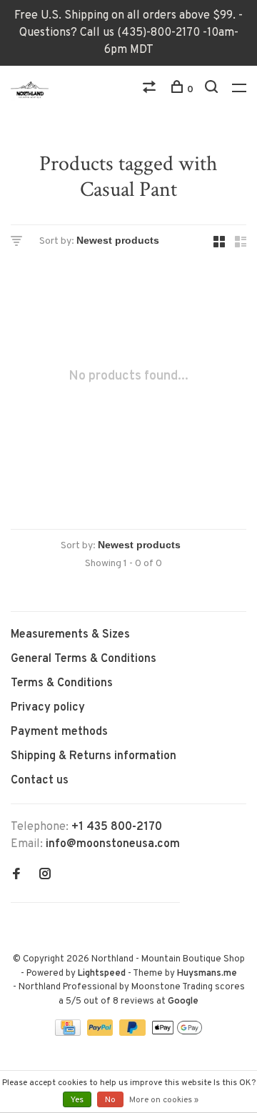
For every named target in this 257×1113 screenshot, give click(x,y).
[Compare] (151, 90)
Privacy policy (48, 708)
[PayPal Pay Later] (133, 1033)
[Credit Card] (69, 1033)
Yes (77, 1100)
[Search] (213, 90)
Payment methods (59, 732)
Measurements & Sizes (70, 635)
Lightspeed (102, 973)
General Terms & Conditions (83, 659)
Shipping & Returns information (93, 756)
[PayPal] (101, 1033)
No (110, 1100)
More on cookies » (163, 1100)
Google (183, 1001)
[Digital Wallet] (177, 1033)
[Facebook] (16, 876)
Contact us (40, 780)
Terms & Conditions (62, 683)
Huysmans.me (207, 973)
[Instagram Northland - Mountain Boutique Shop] (45, 876)
